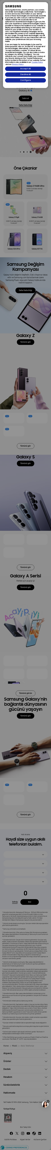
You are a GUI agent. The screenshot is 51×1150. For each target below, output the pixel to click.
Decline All (25, 75)
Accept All (25, 69)
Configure (25, 80)
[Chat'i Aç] (45, 1104)
